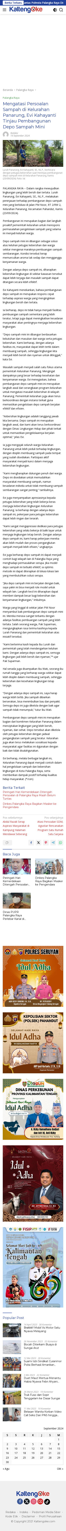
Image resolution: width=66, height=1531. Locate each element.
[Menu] (5, 10)
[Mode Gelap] (55, 10)
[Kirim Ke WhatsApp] (60, 842)
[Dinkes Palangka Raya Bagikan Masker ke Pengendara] (49, 866)
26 (33, 1457)
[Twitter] (27, 1501)
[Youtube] (40, 1501)
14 (50, 1448)
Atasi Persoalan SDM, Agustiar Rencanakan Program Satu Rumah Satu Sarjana (50, 826)
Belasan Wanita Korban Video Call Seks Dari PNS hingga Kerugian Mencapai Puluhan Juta (43, 1413)
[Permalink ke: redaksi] (6, 134)
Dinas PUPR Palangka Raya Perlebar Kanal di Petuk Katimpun (13, 915)
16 (7, 1453)
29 (58, 1457)
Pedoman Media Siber (46, 1512)
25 (24, 1457)
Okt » (60, 1468)
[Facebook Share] (31, 842)
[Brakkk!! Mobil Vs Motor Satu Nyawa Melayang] (12, 1330)
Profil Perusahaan (50, 1516)
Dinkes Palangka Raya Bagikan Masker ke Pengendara (29, 805)
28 (50, 1457)
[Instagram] (33, 1501)
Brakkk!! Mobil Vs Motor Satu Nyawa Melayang (42, 1329)
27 (41, 1457)
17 (15, 1453)
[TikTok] (47, 1502)
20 (41, 1453)
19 (33, 1453)
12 (33, 1448)
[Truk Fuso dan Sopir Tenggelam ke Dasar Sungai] (12, 1397)
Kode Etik (11, 1516)
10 (15, 1448)
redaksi (14, 133)
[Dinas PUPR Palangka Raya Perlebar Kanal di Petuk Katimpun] (17, 901)
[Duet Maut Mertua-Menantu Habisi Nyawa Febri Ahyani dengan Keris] (12, 1381)
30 (7, 1462)
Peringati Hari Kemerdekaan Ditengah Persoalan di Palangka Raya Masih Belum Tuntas (29, 795)
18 (24, 1453)
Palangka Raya (11, 97)
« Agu (6, 1468)
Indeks (23, 1512)
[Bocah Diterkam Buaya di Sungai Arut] (12, 1347)
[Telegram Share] (53, 842)
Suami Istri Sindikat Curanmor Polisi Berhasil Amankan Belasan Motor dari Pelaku (43, 1363)
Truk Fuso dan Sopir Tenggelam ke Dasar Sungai (42, 1396)
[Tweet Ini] (38, 842)
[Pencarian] (61, 10)
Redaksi (11, 1512)
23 (7, 1457)
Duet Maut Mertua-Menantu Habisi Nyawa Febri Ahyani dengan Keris (42, 1379)
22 (58, 1453)
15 (58, 1448)
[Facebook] (20, 1501)
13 (41, 1448)
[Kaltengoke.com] (26, 10)
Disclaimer (28, 1516)
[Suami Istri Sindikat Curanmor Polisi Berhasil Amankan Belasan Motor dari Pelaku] (12, 1364)
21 (50, 1453)
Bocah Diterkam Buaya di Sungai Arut (40, 1346)
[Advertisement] (33, 49)
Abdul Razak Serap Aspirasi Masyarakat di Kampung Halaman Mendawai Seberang (16, 826)
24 (15, 1457)
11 (24, 1448)
